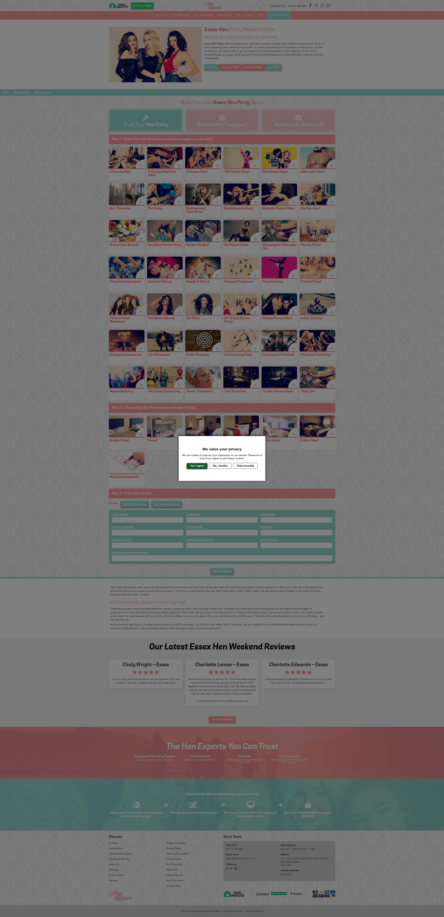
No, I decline (220, 465)
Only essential (245, 465)
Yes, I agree (197, 465)
